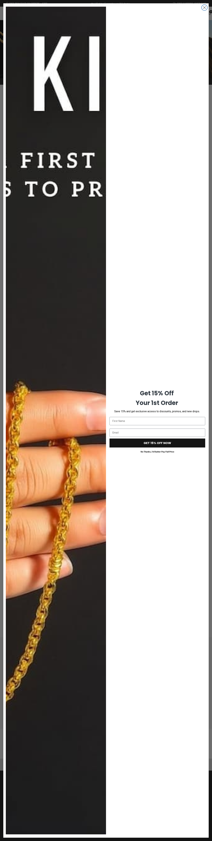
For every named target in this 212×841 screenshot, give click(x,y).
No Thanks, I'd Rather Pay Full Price (157, 451)
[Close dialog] (204, 7)
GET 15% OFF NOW (157, 443)
